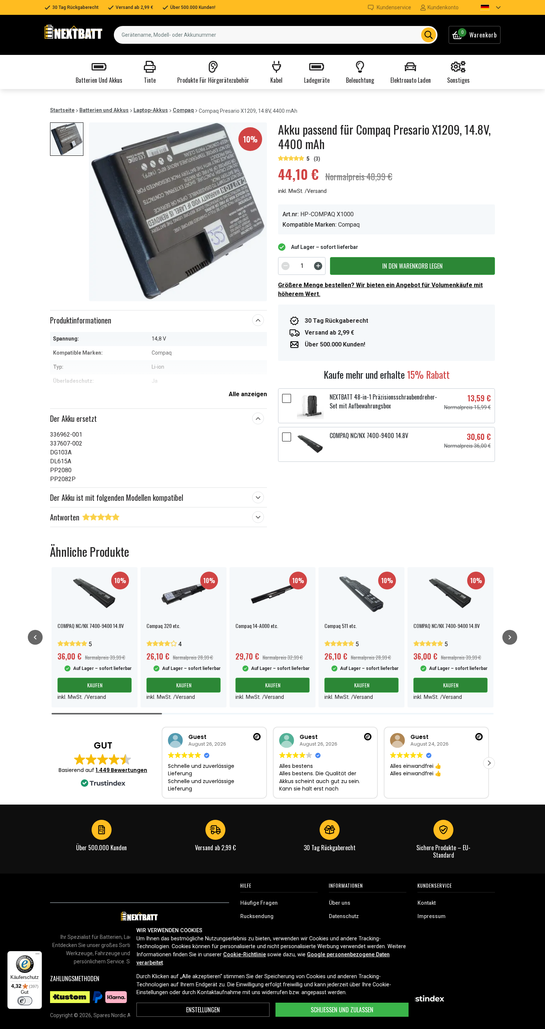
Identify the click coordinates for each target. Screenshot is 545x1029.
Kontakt (426, 903)
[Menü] (37, 955)
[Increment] (318, 265)
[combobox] (275, 35)
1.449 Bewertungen (121, 770)
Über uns (339, 903)
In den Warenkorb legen (412, 266)
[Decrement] (285, 265)
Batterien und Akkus (104, 110)
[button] (484, 7)
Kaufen (94, 685)
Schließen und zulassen (342, 1009)
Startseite (62, 110)
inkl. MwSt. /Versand (302, 191)
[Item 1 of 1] (178, 212)
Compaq (183, 110)
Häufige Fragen (259, 903)
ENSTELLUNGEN (203, 1009)
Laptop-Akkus (150, 110)
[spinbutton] (302, 265)
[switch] (24, 1000)
